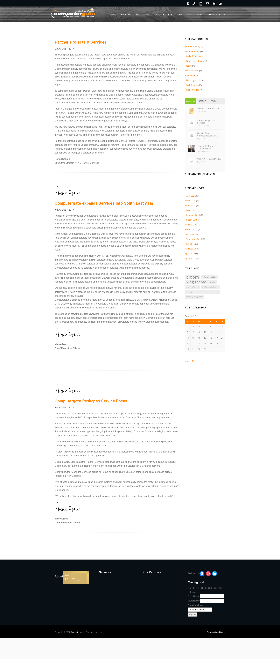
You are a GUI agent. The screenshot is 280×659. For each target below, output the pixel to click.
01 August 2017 (64, 407)
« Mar (187, 361)
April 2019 (191, 205)
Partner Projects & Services (81, 42)
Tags (214, 101)
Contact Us (214, 15)
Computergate (77, 632)
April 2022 (191, 195)
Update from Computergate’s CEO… (208, 134)
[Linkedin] (214, 573)
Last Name (194, 600)
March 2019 (191, 210)
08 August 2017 (64, 209)
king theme (196, 282)
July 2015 (190, 253)
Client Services (164, 15)
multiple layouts (192, 287)
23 (199, 343)
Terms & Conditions (216, 632)
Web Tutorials (192, 89)
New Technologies (195, 61)
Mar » (194, 361)
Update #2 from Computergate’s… (206, 147)
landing (212, 282)
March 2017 (191, 229)
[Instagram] (208, 573)
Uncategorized (193, 80)
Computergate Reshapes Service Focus (91, 401)
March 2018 (191, 219)
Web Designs (192, 85)
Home (113, 15)
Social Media (192, 75)
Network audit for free (208, 108)
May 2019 (191, 200)
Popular (190, 101)
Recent (202, 101)
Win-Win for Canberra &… (209, 159)
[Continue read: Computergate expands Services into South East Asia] (68, 196)
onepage (189, 292)
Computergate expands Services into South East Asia (104, 203)
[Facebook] (202, 573)
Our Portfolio (192, 70)
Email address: (196, 605)
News (200, 15)
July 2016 (190, 243)
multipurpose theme (210, 287)
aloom (192, 277)
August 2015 (192, 248)
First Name (193, 596)
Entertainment (193, 51)
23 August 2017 (64, 48)
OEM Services (185, 15)
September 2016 (194, 239)
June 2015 (191, 258)
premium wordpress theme (207, 292)
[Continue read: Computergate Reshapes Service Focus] (68, 394)
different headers (209, 277)
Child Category (193, 46)
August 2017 (192, 224)
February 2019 (193, 215)
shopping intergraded (194, 297)
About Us (126, 15)
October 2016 (192, 234)
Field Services (143, 15)
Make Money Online (195, 56)
